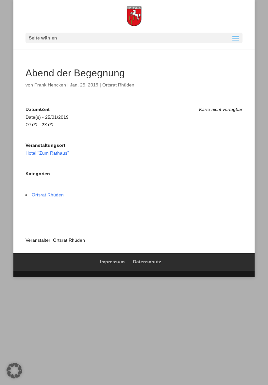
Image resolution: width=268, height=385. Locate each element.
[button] (14, 370)
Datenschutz (147, 261)
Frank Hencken (50, 84)
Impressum (112, 261)
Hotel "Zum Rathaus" (47, 153)
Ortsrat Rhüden (118, 84)
